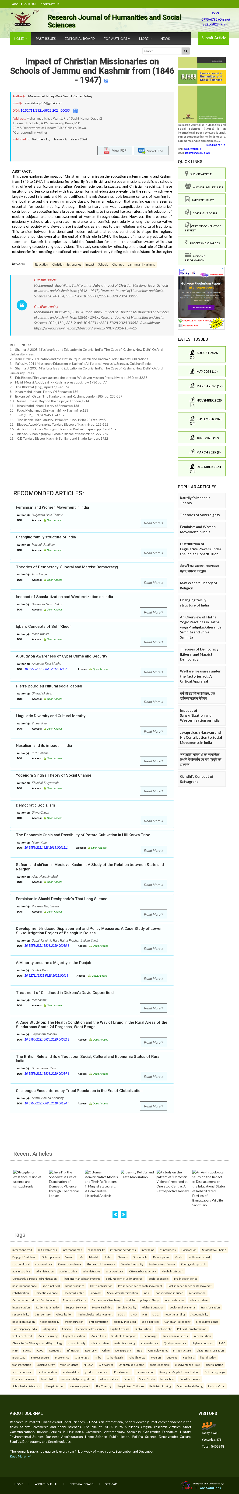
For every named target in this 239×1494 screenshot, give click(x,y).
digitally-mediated (125, 1321)
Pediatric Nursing (160, 1386)
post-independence (24, 1285)
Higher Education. (153, 1307)
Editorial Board (80, 38)
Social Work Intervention (122, 1292)
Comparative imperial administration (34, 1278)
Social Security (46, 1364)
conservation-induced (169, 1292)
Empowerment (145, 1371)
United (108, 1257)
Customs (171, 1357)
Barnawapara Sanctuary (106, 1300)
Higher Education (74, 1335)
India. (147, 1292)
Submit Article (213, 37)
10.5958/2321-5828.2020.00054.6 (47, 1073)
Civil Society (164, 1328)
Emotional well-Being (189, 1386)
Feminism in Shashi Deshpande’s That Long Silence (61, 898)
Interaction (167, 1379)
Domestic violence (69, 1264)
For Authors (116, 38)
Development (161, 1257)
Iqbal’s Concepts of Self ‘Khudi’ (43, 626)
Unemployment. (158, 1350)
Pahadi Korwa (137, 1357)
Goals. (179, 1257)
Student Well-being (214, 1249)
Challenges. (82, 1357)
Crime (106, 1350)
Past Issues (46, 38)
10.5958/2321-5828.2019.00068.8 (47, 945)
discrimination (214, 1364)
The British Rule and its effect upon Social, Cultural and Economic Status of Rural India (88, 1058)
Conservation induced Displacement (34, 1300)
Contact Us (49, 4)
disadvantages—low (187, 1364)
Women (156, 1357)
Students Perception (124, 1335)
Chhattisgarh (115, 1357)
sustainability (71, 1371)
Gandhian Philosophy (177, 1321)
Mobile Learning (48, 1335)
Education (41, 264)
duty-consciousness (175, 1335)
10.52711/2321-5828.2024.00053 (45, 110)
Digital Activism (119, 1328)
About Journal (24, 4)
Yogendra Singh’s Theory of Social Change (53, 775)
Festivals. (188, 1357)
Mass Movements (207, 1321)
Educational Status (74, 1300)
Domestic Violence (46, 1292)
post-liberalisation (23, 1321)
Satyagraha (49, 1328)
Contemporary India (24, 1328)
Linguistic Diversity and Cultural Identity (50, 715)
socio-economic (159, 1278)
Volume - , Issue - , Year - (59, 139)
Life (81, 1257)
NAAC (27, 1350)
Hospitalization (55, 1386)
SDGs (121, 1314)
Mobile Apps (98, 1335)
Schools (103, 264)
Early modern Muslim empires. (124, 1278)
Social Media (147, 1379)
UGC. (155, 1314)
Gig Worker (106, 1364)
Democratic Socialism (35, 805)
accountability (76, 1343)
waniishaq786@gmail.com (43, 103)
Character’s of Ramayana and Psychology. (37, 1343)
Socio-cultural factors (162, 1264)
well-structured (22, 1335)
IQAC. (39, 1350)
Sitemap (111, 1484)
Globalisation (143, 1328)
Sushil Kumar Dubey (77, 96)
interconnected (22, 1249)
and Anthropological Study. (142, 1300)
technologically (49, 1321)
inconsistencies (174, 1300)
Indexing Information (195, 258)
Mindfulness (168, 1249)
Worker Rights (69, 1364)
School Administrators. (26, 1386)
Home (19, 38)
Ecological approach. (193, 1264)
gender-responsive (96, 1371)
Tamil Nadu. (48, 1379)
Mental (93, 1257)
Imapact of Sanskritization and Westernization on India (64, 596)
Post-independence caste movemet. (190, 1285)
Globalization (64, 1314)
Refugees (55, 1350)
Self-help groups (215, 1371)
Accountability (199, 1314)
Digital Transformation (210, 1350)
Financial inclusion (23, 1379)
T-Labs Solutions (208, 1488)
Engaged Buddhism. (24, 1257)
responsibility (96, 1249)
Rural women (122, 1371)
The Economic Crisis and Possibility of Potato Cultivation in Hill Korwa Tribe (83, 835)
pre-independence (185, 1278)
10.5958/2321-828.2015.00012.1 (46, 847)
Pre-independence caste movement (140, 1285)
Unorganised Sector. (131, 1364)
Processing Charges (204, 243)
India (140, 1350)
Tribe (98, 1357)
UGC (222, 1343)
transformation (210, 1307)
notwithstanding (175, 1314)
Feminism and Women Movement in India (52, 507)
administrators (109, 1379)
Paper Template (202, 200)
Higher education (203, 1343)
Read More (153, 523)
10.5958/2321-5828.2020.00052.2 (47, 1039)
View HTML (155, 151)
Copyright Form (204, 213)
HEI (144, 1314)
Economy (91, 1350)
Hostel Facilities (102, 1307)
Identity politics (74, 1285)
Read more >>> (216, 144)
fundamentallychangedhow (77, 1379)
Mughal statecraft (172, 1271)
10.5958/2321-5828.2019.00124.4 (47, 1103)
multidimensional (199, 1257)
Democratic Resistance (90, 1328)
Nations (123, 1257)
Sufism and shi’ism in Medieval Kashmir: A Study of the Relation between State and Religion (90, 866)
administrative (21, 1271)
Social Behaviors (190, 1379)
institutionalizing (124, 1343)
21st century (43, 1314)
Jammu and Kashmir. (141, 264)
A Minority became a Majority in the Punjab (53, 962)
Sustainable (140, 1257)
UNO (133, 1314)
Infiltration (73, 1350)
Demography (123, 1350)
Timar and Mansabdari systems (81, 1278)
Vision (69, 1257)
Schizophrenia (51, 1257)
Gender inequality (132, 1264)
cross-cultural (114, 1271)
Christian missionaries (66, 264)
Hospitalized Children (130, 1386)
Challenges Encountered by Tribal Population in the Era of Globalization (79, 1090)
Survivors (96, 1292)
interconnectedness (123, 1249)
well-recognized (80, 1386)
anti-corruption (98, 1321)
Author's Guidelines (207, 187)
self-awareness (47, 1249)
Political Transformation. (192, 1328)
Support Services (76, 1307)
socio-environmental (183, 1307)
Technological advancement (95, 1314)
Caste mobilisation (101, 1285)
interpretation (21, 1307)
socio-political (51, 1285)
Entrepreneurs (40, 1357)
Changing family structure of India (46, 537)
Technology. (149, 1335)
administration (45, 1271)
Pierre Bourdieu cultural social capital (49, 686)
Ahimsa (66, 1328)
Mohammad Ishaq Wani (45, 96)
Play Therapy (103, 1386)
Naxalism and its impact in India (44, 745)
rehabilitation (20, 1292)
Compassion (189, 1249)
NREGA (88, 1364)
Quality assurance (175, 1343)
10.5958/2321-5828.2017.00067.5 (47, 669)
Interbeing (147, 1249)
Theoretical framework (101, 1264)
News (165, 38)
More (144, 38)
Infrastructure (182, 1350)
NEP (15, 1350)
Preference (62, 1357)
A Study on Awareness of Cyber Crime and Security (61, 656)
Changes (118, 264)
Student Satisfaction (47, 1307)
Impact (89, 264)
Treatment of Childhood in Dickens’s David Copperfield (65, 992)
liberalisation (208, 1357)
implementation (47, 1371)
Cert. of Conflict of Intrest (203, 228)
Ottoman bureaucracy (142, 1271)
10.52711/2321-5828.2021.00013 (46, 975)
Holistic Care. (216, 1386)
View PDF (118, 150)
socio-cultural (21, 1264)
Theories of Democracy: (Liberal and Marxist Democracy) (67, 567)
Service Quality (127, 1307)
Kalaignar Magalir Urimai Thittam (179, 1371)
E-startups (18, 1357)
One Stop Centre (73, 1292)
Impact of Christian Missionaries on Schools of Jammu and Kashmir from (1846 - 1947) (92, 71)
